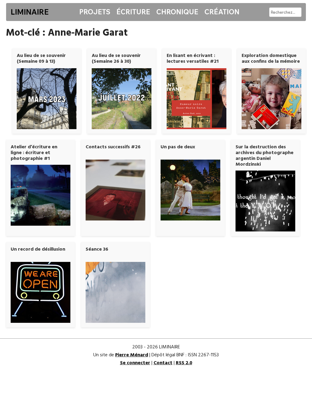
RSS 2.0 (184, 363)
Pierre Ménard (131, 355)
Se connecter (135, 363)
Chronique (177, 12)
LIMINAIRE (30, 11)
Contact (163, 363)
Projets (94, 12)
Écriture (133, 12)
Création (221, 12)
